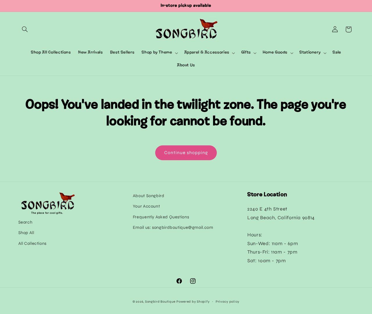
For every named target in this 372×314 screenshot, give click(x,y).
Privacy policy (227, 301)
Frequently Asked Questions (161, 217)
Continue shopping (186, 152)
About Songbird (148, 195)
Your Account (146, 206)
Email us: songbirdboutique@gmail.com (173, 227)
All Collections (32, 243)
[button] (25, 29)
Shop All (26, 232)
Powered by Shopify (193, 301)
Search (25, 222)
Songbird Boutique (160, 301)
